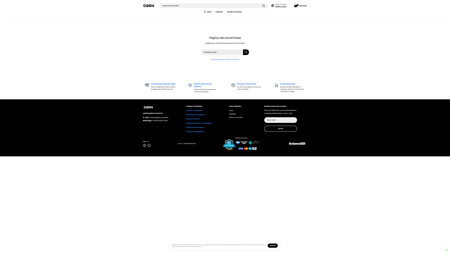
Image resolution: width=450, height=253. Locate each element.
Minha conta (281, 7)
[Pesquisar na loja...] (246, 52)
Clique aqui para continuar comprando (225, 59)
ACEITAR (273, 245)
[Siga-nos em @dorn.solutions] (144, 145)
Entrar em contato (234, 12)
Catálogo (219, 12)
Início (209, 12)
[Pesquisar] (263, 5)
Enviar (280, 129)
